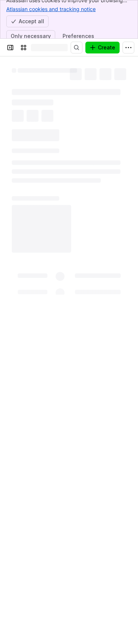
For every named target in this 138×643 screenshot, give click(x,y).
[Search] (76, 47)
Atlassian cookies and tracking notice (51, 9)
